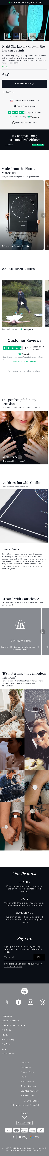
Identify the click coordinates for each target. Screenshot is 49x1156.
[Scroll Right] (43, 215)
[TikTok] (6, 1002)
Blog (4, 1049)
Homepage (7, 1016)
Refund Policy (8, 1039)
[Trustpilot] (33, 116)
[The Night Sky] (24, 991)
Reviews (5, 1035)
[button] (24, 92)
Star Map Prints (8, 1053)
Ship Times (7, 1044)
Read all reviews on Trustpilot (24, 362)
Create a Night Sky (10, 1021)
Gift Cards (6, 1030)
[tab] (7, 36)
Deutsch (25, 1105)
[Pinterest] (42, 1002)
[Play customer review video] (22, 303)
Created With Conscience (13, 1025)
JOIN (39, 957)
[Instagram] (30, 1002)
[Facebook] (18, 1002)
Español (35, 1105)
